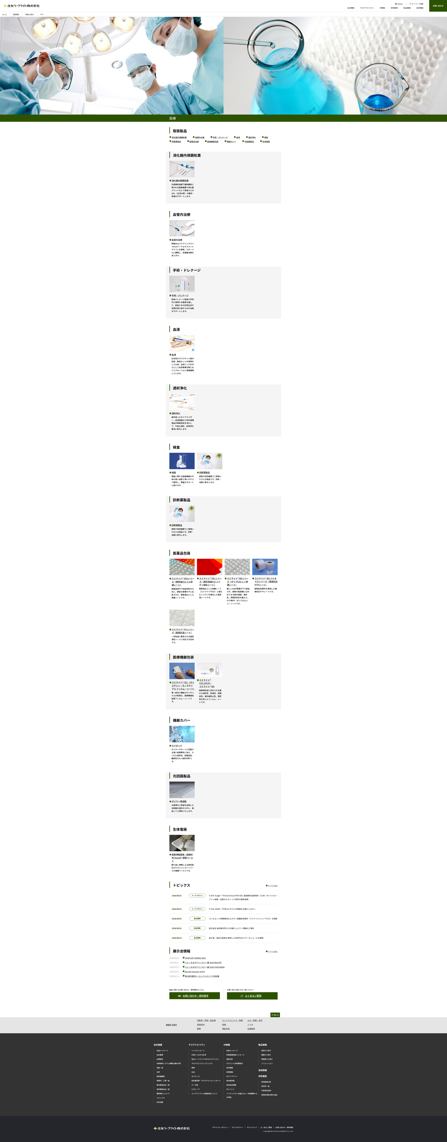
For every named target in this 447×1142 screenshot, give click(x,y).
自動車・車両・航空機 (206, 1020)
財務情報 (229, 1072)
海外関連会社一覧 (163, 1089)
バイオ (250, 1024)
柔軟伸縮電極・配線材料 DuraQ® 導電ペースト (182, 857)
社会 (193, 1072)
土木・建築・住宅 (254, 1020)
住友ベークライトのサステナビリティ (205, 1059)
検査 (266, 137)
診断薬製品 (176, 141)
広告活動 (160, 1102)
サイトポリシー (237, 1127)
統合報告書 (230, 1080)
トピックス (161, 1098)
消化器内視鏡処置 (179, 137)
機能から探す (266, 1055)
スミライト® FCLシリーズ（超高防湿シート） (183, 631)
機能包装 (226, 1028)
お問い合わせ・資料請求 (195, 995)
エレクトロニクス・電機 (232, 1020)
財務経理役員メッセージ (235, 1055)
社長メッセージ (162, 1050)
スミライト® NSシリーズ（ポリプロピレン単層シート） (237, 581)
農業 (199, 1028)
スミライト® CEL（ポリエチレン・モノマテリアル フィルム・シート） (183, 685)
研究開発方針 (266, 1082)
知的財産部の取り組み (269, 1095)
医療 (224, 1024)
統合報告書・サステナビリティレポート (206, 1080)
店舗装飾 (251, 1028)
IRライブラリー (232, 1076)
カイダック (177, 745)
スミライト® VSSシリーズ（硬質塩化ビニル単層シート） (183, 581)
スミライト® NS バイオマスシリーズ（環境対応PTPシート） (266, 581)
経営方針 (229, 1059)
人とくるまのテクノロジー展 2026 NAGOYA (203, 962)
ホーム (4, 14)
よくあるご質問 (253, 995)
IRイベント (230, 1089)
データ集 (194, 1085)
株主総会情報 (231, 1085)
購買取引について (163, 1093)
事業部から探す (267, 1059)
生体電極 (266, 141)
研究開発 (262, 1076)
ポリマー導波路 (179, 801)
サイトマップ (252, 1127)
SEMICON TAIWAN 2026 (195, 958)
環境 (193, 1068)
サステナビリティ (197, 1044)
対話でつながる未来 (198, 1055)
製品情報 (16, 14)
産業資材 (201, 1024)
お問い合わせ (438, 6)
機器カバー (231, 141)
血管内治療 (199, 137)
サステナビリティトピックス (202, 1063)
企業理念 (160, 1059)
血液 (238, 137)
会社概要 (160, 1055)
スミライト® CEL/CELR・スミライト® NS (206, 683)
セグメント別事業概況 (234, 1063)
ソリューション (267, 1063)
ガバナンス (195, 1076)
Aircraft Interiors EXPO (195, 971)
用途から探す (29, 14)
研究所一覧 (265, 1086)
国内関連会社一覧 (163, 1085)
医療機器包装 (212, 141)
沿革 (158, 1072)
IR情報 (227, 1044)
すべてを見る (273, 886)
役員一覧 (160, 1068)
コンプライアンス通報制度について (204, 1093)
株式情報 (229, 1068)
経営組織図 (161, 1076)
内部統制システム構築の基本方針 (169, 1063)
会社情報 (158, 1044)
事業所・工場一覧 (163, 1080)
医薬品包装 (194, 141)
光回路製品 (249, 141)
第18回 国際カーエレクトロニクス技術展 (202, 976)
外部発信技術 (266, 1090)
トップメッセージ (198, 1050)
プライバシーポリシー (220, 1127)
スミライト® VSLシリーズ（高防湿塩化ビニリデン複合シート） (210, 581)
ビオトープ (195, 1089)
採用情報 (262, 1070)
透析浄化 (252, 137)
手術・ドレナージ (220, 137)
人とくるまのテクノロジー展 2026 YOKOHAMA (205, 967)
